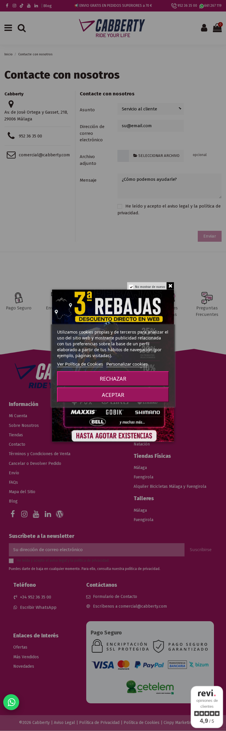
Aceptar (113, 394)
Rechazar (113, 378)
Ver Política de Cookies (80, 364)
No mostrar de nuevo (150, 287)
